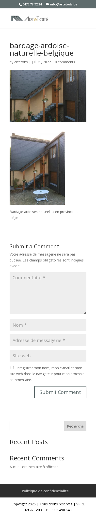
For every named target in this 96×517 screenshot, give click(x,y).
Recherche (75, 426)
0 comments (65, 62)
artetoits (21, 62)
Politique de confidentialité (45, 491)
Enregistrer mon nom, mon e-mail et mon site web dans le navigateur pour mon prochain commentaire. (47, 374)
